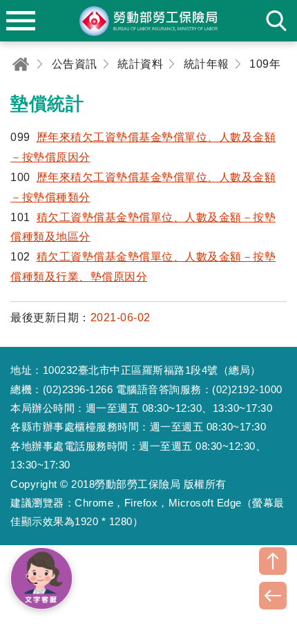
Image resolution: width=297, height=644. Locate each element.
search (276, 20)
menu (20, 20)
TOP (273, 561)
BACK (273, 595)
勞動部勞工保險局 (148, 20)
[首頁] (20, 63)
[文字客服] (41, 578)
